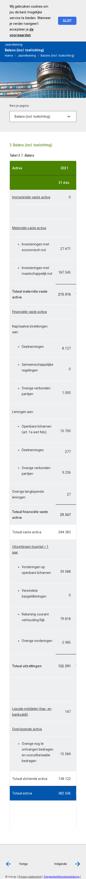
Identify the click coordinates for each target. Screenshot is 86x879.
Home (9, 55)
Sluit (67, 21)
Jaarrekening (27, 55)
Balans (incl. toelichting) (57, 55)
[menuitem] (11, 55)
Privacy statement (30, 876)
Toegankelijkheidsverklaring (61, 876)
